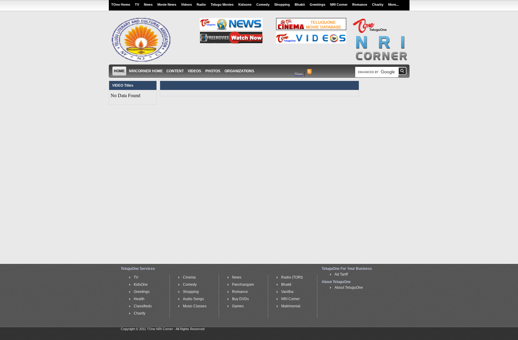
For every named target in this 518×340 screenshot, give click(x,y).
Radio (201, 4)
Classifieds (143, 306)
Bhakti (300, 4)
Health (139, 299)
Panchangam (243, 284)
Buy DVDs (240, 299)
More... (393, 4)
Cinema (189, 277)
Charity (377, 4)
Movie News (166, 4)
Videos (186, 4)
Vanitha (287, 292)
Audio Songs (193, 299)
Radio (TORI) (292, 277)
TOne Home (120, 4)
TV (137, 4)
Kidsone (245, 4)
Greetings (317, 4)
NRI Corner (338, 4)
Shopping (282, 4)
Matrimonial (290, 306)
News (148, 4)
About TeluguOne (349, 287)
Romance (359, 4)
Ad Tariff (341, 274)
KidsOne (141, 284)
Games (238, 306)
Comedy (262, 4)
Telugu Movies (222, 4)
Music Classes (195, 306)
